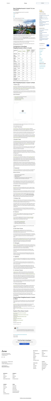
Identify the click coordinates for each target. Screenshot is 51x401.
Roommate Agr (15, 392)
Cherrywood (15, 285)
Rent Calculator (15, 389)
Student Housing (44, 365)
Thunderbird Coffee (22, 221)
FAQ (42, 369)
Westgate (14, 244)
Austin (14, 14)
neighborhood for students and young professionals (23, 88)
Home (14, 12)
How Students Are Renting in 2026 (44, 15)
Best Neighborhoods (24, 334)
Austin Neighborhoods (18, 334)
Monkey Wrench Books (18, 99)
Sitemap (4, 392)
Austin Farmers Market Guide (17, 318)
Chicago (40, 54)
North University (15, 156)
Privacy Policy (14, 388)
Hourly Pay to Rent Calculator (43, 36)
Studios (34, 354)
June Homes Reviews (6, 393)
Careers (4, 388)
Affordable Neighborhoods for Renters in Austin (19, 316)
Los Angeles (34, 365)
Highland (18, 258)
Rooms (4, 374)
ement (18, 392)
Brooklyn (34, 357)
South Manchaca (15, 128)
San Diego (40, 60)
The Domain (19, 193)
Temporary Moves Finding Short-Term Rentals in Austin (20, 314)
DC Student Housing (44, 356)
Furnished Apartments (36, 353)
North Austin (15, 187)
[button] (41, 11)
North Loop (14, 86)
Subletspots (43, 368)
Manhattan (40, 51)
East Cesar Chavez (17, 230)
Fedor (14, 16)
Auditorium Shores (27, 144)
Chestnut (18, 213)
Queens (34, 358)
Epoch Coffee (17, 96)
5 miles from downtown (26, 128)
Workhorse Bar (22, 98)
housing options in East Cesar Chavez (23, 239)
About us (4, 385)
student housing (31, 156)
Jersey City (34, 368)
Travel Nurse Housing (42, 66)
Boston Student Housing (6, 378)
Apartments (43, 353)
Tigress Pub (16, 97)
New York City (41, 49)
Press (4, 389)
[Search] (48, 45)
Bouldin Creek (18, 141)
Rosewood (16, 169)
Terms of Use (14, 385)
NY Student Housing (36, 360)
